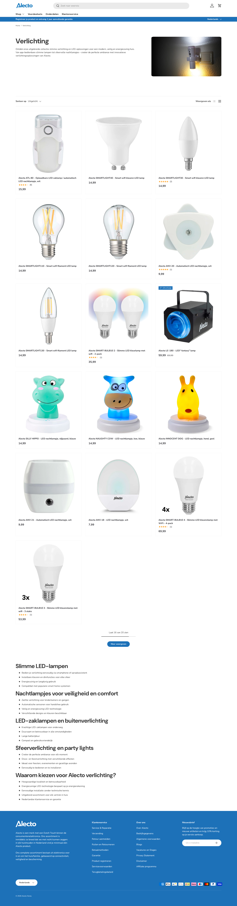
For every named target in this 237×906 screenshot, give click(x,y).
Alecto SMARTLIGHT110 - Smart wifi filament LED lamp (48, 266)
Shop (18, 14)
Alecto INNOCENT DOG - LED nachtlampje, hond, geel (186, 438)
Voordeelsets (35, 14)
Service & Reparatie (101, 828)
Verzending (97, 833)
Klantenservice (70, 14)
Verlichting (27, 25)
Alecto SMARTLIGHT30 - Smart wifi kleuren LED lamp (186, 178)
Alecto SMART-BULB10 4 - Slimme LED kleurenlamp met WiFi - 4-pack (188, 521)
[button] (220, 6)
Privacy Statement (145, 855)
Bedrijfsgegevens (144, 833)
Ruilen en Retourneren (103, 844)
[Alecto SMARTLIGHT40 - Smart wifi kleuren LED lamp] (119, 144)
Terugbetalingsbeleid (102, 872)
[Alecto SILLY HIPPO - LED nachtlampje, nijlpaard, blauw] (48, 404)
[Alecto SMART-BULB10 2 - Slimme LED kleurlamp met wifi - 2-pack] (119, 316)
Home (18, 25)
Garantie (96, 855)
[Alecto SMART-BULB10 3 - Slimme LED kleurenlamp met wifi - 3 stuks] (48, 574)
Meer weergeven (118, 644)
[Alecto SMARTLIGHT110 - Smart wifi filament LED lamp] (48, 232)
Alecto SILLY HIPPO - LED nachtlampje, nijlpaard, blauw (47, 438)
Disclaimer (141, 861)
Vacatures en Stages (146, 850)
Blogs (139, 844)
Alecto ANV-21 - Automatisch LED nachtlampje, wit (45, 520)
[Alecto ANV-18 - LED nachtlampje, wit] (119, 486)
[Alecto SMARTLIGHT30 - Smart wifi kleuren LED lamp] (188, 144)
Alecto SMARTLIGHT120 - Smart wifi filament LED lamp (118, 266)
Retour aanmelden (101, 839)
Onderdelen (52, 14)
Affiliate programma (146, 866)
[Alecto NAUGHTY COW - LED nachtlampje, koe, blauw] (119, 404)
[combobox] (121, 6)
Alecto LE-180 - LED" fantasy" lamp (177, 350)
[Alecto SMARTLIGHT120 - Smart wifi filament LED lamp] (119, 232)
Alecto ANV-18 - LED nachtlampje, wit (108, 520)
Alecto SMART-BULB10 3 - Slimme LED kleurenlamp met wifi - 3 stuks (48, 610)
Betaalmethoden (100, 850)
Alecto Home (26, 896)
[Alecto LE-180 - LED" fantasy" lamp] (188, 316)
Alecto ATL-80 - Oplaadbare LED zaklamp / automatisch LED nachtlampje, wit (47, 179)
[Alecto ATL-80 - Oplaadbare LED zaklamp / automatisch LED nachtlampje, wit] (48, 144)
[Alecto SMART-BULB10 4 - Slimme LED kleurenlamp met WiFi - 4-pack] (188, 486)
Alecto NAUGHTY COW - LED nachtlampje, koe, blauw (117, 438)
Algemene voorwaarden (148, 839)
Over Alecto (142, 828)
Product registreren (101, 861)
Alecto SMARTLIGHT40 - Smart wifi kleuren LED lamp (116, 178)
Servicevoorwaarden (102, 866)
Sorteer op (21, 101)
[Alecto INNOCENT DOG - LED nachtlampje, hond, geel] (188, 404)
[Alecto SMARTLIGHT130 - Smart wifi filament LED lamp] (48, 316)
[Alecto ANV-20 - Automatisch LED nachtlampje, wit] (188, 232)
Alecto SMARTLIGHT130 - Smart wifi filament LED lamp (48, 350)
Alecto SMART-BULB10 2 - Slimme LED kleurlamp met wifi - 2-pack (117, 352)
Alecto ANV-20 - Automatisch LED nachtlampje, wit (185, 266)
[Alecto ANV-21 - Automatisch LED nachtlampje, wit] (48, 486)
